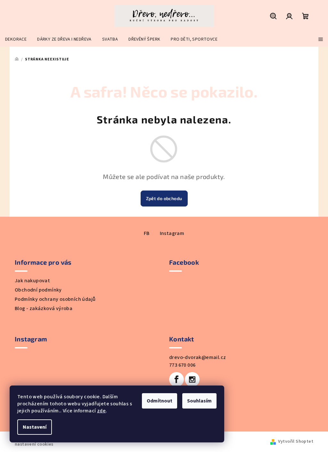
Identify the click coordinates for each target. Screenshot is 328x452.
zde (101, 410)
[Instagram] (192, 379)
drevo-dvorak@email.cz (197, 357)
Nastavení (34, 427)
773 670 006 (182, 365)
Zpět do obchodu (164, 198)
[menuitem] (16, 39)
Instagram (172, 233)
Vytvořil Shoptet (295, 441)
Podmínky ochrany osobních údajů (55, 299)
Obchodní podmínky (38, 289)
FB (147, 233)
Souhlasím (199, 400)
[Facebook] (176, 379)
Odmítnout (159, 400)
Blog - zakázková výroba (43, 308)
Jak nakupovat (32, 280)
